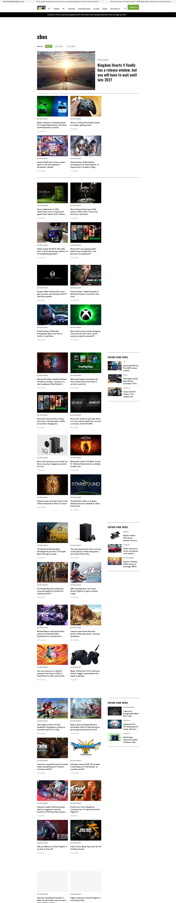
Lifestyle (71, 9)
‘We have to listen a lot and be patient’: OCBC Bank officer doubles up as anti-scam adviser (88, 1)
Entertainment (84, 9)
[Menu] (49, 9)
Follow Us (133, 7)
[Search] (125, 8)
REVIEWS (59, 46)
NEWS (48, 46)
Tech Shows (115, 9)
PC (63, 9)
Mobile (56, 9)
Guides (96, 9)
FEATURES (71, 46)
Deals (104, 9)
